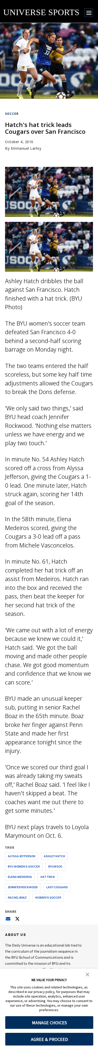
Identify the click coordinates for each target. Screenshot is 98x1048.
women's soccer (48, 897)
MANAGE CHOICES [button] (49, 1023)
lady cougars (57, 887)
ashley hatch (54, 856)
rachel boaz (17, 897)
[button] (87, 974)
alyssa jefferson (21, 856)
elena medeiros (20, 876)
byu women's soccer (24, 866)
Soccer (12, 114)
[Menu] (88, 12)
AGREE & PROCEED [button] (49, 1039)
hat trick (47, 876)
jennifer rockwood (23, 887)
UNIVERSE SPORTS (41, 12)
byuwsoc (55, 866)
